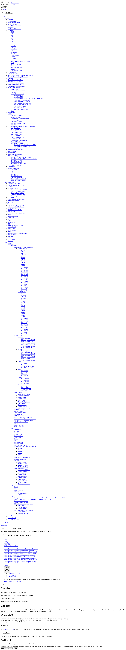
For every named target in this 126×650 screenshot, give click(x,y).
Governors (10, 78)
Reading (16, 460)
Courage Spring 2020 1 (17, 193)
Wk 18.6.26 (24, 285)
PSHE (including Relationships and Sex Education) (21, 126)
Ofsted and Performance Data (16, 83)
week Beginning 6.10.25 (28, 344)
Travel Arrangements (13, 200)
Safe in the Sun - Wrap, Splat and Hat (18, 225)
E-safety (10, 515)
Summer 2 (20, 385)
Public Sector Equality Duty (15, 149)
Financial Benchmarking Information (18, 77)
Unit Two (13, 47)
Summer (20, 451)
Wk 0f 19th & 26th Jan (27, 366)
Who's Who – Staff (13, 24)
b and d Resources (19, 426)
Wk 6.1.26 (24, 363)
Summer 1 (20, 377)
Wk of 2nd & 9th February (28, 368)
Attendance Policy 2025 (14, 73)
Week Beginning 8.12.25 (28, 358)
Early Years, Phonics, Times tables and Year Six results (22, 75)
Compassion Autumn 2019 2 (18, 194)
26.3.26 (23, 316)
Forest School (11, 211)
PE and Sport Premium (14, 87)
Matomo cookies (9, 629)
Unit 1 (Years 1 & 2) (16, 131)
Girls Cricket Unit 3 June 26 (22, 100)
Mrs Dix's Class (22, 292)
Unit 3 (12, 36)
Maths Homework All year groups (23, 504)
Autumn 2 (20, 349)
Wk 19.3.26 (24, 272)
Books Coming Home (24, 402)
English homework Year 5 (21, 501)
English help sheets (23, 513)
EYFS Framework (19, 415)
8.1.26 (23, 258)
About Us (6, 18)
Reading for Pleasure (23, 465)
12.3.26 (23, 313)
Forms (9, 214)
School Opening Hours (14, 22)
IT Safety (10, 219)
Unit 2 (12, 35)
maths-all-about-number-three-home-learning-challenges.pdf (20, 552)
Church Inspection (12, 72)
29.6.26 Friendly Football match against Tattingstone (28, 98)
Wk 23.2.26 (24, 371)
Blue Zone (14, 169)
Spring (19, 450)
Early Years (14, 245)
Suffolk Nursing (12, 234)
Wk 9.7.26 (24, 290)
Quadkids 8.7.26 (18, 95)
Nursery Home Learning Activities (23, 420)
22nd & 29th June (26, 389)
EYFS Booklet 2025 (20, 409)
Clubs (12, 111)
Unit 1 (12, 33)
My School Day (18, 414)
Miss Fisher (21, 505)
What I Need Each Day (20, 437)
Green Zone (14, 171)
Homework (11, 217)
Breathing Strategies (16, 177)
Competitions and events (17, 94)
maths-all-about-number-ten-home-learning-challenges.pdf (19, 563)
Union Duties (11, 166)
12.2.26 (23, 265)
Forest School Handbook (18, 213)
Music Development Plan (14, 81)
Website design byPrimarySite (12, 581)
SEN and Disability (13, 155)
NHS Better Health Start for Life (23, 417)
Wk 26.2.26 (24, 267)
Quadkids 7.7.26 (18, 97)
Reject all (3, 601)
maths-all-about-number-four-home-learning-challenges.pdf (20, 553)
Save (15, 648)
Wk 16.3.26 (24, 375)
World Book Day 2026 (14, 183)
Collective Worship (13, 188)
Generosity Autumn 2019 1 (18, 196)
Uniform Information (13, 238)
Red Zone (13, 174)
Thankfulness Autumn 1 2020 (19, 190)
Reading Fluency (22, 463)
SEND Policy (14, 125)
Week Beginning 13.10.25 (28, 346)
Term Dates (11, 236)
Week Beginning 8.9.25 (27, 338)
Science (13, 69)
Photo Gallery (18, 335)
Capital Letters (22, 398)
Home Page (4, 525)
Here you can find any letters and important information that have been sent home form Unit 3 (39, 498)
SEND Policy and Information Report (21, 157)
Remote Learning (12, 227)
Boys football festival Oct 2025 (22, 103)
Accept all (10, 601)
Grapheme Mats (22, 405)
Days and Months (22, 480)
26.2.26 (23, 310)
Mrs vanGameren (22, 507)
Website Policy (12, 576)
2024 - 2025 (14, 89)
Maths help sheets (22, 511)
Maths (12, 60)
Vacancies (10, 202)
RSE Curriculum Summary (18, 137)
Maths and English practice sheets (23, 510)
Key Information (8, 27)
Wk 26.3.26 (24, 273)
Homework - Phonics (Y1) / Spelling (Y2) (25, 446)
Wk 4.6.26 (24, 284)
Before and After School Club (16, 207)
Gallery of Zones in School (18, 179)
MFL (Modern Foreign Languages (20, 61)
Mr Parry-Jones (22, 508)
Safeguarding (11, 152)
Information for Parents (17, 143)
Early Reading (22, 462)
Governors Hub (15, 3)
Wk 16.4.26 (24, 275)
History (13, 56)
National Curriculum (20, 459)
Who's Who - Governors (14, 25)
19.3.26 (23, 315)
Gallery (10, 516)
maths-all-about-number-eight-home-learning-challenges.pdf (20, 559)
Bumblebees (17, 429)
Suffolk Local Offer (16, 160)
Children (6, 242)
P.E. (15, 440)
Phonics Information (13, 112)
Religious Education (16, 67)
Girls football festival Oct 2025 (22, 104)
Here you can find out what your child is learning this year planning (32, 499)
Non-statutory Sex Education (19, 140)
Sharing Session (18, 443)
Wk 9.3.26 (24, 374)
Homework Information (20, 445)
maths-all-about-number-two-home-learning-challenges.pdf (20, 550)
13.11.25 (23, 251)
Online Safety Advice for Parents (16, 84)
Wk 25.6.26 (24, 287)
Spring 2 (20, 369)
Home (5, 16)
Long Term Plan (15, 128)
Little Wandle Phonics (20, 392)
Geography (14, 58)
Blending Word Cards (24, 408)
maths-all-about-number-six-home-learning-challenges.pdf (19, 556)
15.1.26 (23, 259)
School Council (12, 518)
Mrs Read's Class (22, 248)
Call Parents (12, 4)
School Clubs (11, 228)
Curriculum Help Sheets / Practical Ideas (25, 419)
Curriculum (11, 30)
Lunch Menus (11, 222)
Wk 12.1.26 (24, 364)
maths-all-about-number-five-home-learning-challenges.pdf (20, 555)
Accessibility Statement (14, 573)
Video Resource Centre (14, 519)
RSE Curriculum (15, 135)
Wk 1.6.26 (24, 386)
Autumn (20, 448)
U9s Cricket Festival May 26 (22, 101)
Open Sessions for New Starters (16, 185)
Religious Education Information (16, 199)
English (13, 53)
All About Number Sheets (21, 422)
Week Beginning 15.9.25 (28, 340)
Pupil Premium (12, 151)
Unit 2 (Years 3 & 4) (16, 132)
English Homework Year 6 (21, 502)
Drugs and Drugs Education (22, 146)
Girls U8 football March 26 (21, 108)
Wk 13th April (25, 378)
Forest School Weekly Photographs (23, 247)
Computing (14, 52)
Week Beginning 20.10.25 (28, 347)
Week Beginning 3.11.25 (28, 350)
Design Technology (16, 70)
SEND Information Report (18, 123)
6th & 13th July (25, 391)
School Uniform (18, 411)
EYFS (12, 32)
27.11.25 (23, 255)
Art (12, 50)
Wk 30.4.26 (24, 278)
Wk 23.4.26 (24, 276)
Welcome (10, 19)
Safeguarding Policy (16, 121)
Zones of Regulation (13, 168)
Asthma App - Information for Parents (18, 205)
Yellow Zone (14, 173)
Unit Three (14, 49)
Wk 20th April (25, 380)
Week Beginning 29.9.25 (28, 343)
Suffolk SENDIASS (16, 162)
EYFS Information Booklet (15, 210)
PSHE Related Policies (17, 142)
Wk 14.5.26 (24, 281)
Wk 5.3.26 (24, 268)
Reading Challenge (23, 467)
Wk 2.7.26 (24, 289)
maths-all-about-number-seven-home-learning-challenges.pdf (20, 558)
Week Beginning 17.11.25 (28, 354)
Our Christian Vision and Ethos (16, 86)
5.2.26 (23, 264)
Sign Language (12, 231)
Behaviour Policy (15, 117)
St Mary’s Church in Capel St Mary (17, 233)
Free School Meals (13, 216)
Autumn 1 (20, 337)
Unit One (13, 46)
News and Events (9, 182)
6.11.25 (23, 250)
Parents (6, 203)
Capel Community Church (15, 208)
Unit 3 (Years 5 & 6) (16, 134)
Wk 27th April (25, 381)
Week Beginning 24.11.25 (28, 355)
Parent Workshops (16, 165)
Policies (10, 114)
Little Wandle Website (24, 394)
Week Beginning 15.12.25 (28, 360)
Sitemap (6, 565)
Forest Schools (15, 55)
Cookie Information (13, 575)
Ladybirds (17, 433)
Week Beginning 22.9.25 (28, 341)
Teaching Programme (23, 395)
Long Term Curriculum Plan (22, 457)
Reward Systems (18, 442)
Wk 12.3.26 (24, 270)
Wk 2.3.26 (24, 372)
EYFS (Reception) (16, 129)
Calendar (10, 186)
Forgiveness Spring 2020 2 (18, 191)
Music (12, 63)
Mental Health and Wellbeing (15, 80)
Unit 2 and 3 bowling (20, 106)
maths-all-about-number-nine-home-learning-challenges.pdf (20, 561)
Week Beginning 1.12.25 (28, 357)
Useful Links (11, 239)
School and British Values (15, 154)
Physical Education (16, 64)
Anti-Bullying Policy (16, 115)
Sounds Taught (22, 397)
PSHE (12, 66)
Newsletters (11, 197)
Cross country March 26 (21, 109)
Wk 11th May (25, 383)
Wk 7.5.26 (24, 279)
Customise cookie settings (21, 601)
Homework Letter (23, 493)
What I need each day (20, 412)
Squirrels (16, 431)
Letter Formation (22, 406)
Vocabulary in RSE (16, 138)
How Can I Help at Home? (18, 180)
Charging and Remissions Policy (20, 118)
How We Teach (22, 400)
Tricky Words (21, 403)
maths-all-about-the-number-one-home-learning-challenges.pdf (21, 549)
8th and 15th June (26, 388)
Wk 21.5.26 (24, 282)
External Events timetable (18, 90)
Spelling (20, 494)
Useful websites (18, 148)
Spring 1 (20, 361)
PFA (9, 224)
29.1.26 (23, 262)
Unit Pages (10, 244)
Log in (4, 9)
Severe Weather (12, 230)
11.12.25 (23, 256)
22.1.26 (23, 261)
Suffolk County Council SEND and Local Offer (24, 159)
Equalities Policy (15, 120)
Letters (9, 220)
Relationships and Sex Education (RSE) (25, 145)
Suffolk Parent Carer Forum (18, 163)
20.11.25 (23, 253)
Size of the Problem (16, 176)
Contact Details (12, 21)
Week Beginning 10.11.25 (28, 352)
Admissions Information (14, 29)
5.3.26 (23, 312)
